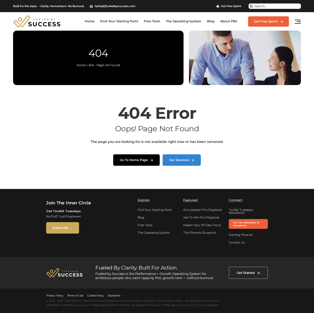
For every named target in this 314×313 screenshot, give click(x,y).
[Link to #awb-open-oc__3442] (298, 22)
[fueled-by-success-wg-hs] (64, 269)
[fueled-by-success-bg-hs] (36, 16)
